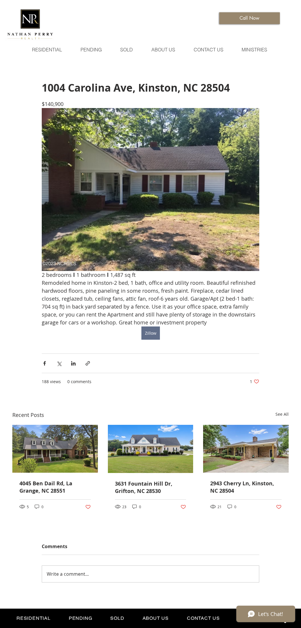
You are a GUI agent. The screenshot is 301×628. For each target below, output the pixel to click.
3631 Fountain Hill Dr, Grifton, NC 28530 (143, 487)
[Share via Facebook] (44, 363)
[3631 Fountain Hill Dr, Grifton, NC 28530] (150, 449)
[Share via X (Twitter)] (59, 363)
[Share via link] (88, 363)
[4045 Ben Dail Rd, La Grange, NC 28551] (55, 449)
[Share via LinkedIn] (73, 363)
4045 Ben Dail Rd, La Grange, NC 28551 (45, 487)
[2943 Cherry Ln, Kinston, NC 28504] (246, 449)
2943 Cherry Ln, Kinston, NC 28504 (242, 487)
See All (282, 414)
